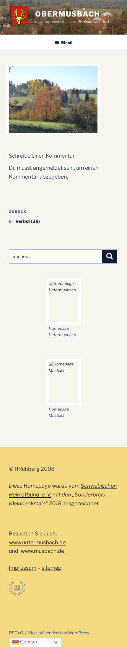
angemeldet (48, 168)
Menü (66, 42)
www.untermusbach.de (37, 542)
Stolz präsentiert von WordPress (58, 632)
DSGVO (16, 632)
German (28, 641)
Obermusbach (67, 14)
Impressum (22, 568)
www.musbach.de (42, 551)
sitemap (51, 568)
